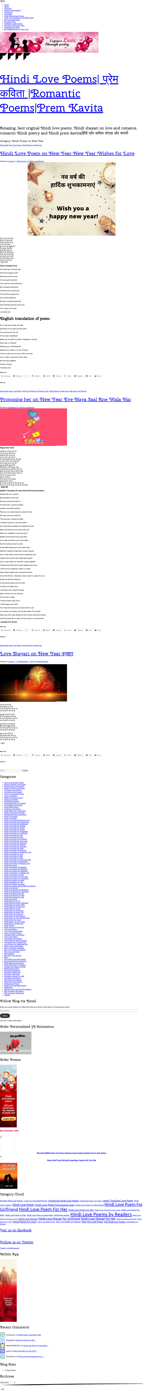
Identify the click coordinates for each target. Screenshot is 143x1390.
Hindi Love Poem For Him (13, 837)
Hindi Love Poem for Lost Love (15, 841)
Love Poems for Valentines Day (16, 944)
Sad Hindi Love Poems (12, 978)
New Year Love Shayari (77, 391)
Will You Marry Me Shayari (14, 993)
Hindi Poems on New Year (32, 145)
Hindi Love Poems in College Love (16, 873)
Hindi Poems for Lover (12, 920)
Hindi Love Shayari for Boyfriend (16, 890)
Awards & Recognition (12, 10)
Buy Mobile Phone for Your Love (16, 29)
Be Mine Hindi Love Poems (14, 786)
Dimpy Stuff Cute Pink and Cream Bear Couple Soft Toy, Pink (71, 1160)
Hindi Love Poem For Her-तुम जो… (25, 1351)
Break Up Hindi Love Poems (14, 788)
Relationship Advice (11, 969)
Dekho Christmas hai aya (13, 798)
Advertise (7, 8)
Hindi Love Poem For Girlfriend (15, 833)
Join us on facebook (15, 1230)
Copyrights (8, 14)
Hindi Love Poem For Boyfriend (16, 824)
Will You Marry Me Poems (14, 991)
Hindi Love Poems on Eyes (14, 875)
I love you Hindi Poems (12, 933)
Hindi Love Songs (10, 899)
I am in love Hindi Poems (13, 931)
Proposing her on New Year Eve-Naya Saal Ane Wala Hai (65, 399)
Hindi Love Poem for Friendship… (36, 1346)
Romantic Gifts (10, 22)
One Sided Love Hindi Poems (15, 959)
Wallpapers (8, 987)
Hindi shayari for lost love (14, 927)
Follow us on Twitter (16, 1242)
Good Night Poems (11, 807)
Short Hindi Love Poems (13, 982)
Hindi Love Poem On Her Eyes (15, 850)
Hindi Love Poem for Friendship (16, 831)
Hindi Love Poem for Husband (15, 839)
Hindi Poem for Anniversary (14, 907)
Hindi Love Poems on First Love (16, 877)
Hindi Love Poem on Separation (16, 862)
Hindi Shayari (9, 925)
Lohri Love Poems (11, 937)
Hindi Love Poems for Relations (16, 871)
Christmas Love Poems (12, 790)
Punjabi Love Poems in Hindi (14, 967)
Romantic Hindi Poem (12, 972)
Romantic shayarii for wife (14, 976)
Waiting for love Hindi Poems (15, 986)
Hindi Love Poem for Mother (15, 845)
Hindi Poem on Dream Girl (14, 912)
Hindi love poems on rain (13, 882)
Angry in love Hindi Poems (14, 783)
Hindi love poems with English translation (20, 886)
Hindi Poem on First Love (13, 914)
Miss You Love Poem (12, 952)
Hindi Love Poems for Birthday (15, 869)
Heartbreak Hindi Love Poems (15, 815)
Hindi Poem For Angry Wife (14, 905)
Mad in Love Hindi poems (13, 946)
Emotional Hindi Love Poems (15, 803)
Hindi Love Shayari (11, 888)
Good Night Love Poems (13, 805)
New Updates (9, 954)
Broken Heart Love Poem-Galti (29, 1335)
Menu (2, 1)
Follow (4, 1016)
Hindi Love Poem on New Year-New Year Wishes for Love (67, 153)
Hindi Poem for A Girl (12, 901)
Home (6, 5)
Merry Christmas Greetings (14, 948)
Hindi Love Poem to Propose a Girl (35, 391)
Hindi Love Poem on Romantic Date (17, 860)
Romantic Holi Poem (12, 974)
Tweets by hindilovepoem (9, 1248)
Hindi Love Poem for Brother (15, 826)
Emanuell (9, 1340)
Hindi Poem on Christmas (13, 910)
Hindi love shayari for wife (14, 897)
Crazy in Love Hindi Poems (14, 794)
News (6, 957)
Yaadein (7, 995)
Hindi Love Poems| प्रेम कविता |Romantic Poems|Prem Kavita (59, 93)
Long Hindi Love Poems (13, 939)
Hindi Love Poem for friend (14, 830)
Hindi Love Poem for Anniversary (16, 822)
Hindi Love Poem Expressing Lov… (31, 1356)
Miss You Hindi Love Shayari (15, 950)
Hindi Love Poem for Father (14, 828)
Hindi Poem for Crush (12, 909)
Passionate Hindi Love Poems (15, 961)
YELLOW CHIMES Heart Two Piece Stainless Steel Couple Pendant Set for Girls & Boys (71, 1153)
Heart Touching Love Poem (14, 813)
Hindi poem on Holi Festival (14, 916)
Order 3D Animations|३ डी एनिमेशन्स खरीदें (18, 18)
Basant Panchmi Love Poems (15, 785)
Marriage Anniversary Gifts (14, 26)
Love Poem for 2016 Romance (15, 940)
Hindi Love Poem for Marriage (15, 843)
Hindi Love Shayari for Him (14, 895)
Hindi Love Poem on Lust (13, 854)
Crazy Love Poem (10, 796)
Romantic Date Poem (12, 971)
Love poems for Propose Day (15, 942)
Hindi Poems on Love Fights (14, 922)
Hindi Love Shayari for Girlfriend (16, 892)
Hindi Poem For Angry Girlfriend (16, 903)
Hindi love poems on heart (14, 880)
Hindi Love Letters (11, 816)
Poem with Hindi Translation (15, 965)
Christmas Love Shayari (13, 792)
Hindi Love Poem (10, 818)
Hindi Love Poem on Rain (13, 858)
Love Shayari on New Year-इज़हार (36, 653)
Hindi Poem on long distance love (17, 918)
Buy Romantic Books (12, 20)
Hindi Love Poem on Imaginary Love (17, 852)
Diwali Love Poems (11, 800)
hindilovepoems (42, 662)
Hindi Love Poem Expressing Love (16, 820)
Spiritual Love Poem (11, 984)
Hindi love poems (10, 865)
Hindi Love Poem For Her (13, 835)
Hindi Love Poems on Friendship (16, 878)
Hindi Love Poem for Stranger (15, 847)
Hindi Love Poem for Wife (13, 848)
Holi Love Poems (10, 929)
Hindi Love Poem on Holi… (26, 1340)
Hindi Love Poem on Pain (13, 856)
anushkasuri (39, 161)
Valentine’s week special (13, 24)
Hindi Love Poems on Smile (14, 884)
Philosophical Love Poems (14, 963)
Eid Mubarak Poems (11, 801)
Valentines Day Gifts (12, 27)
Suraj (8, 1351)
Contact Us (8, 12)
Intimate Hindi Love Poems (14, 935)
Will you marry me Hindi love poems (17, 989)
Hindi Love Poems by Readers (15, 867)
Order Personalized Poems (14, 16)
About (6, 7)
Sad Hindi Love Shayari (13, 980)
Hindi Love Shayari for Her (14, 893)
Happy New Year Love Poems (11, 145)
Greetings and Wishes (12, 809)
